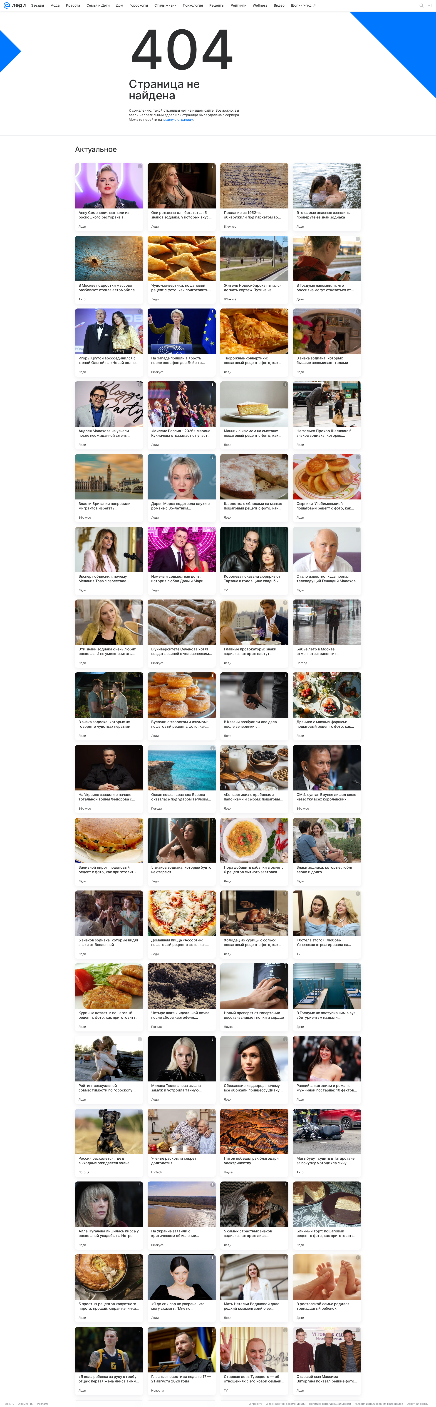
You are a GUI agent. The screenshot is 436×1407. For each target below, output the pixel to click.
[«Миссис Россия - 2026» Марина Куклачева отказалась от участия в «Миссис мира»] (182, 415)
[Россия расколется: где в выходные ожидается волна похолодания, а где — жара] (109, 1143)
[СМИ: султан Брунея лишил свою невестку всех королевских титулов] (327, 779)
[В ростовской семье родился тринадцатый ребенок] (327, 1288)
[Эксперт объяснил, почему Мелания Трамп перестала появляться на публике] (109, 561)
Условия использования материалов (378, 1403)
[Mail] (7, 5)
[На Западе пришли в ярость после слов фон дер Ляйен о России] (182, 342)
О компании (25, 1403)
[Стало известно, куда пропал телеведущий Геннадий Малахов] (327, 561)
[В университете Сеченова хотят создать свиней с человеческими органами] (182, 633)
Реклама (43, 1403)
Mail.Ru (9, 1403)
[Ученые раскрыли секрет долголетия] (182, 1143)
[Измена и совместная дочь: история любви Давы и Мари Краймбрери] (182, 561)
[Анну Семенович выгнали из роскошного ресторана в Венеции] (109, 197)
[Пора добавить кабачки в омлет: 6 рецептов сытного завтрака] (254, 852)
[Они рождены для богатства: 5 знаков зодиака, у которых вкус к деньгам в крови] (182, 197)
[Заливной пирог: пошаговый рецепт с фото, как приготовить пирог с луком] (109, 852)
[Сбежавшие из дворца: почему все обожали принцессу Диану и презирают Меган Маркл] (254, 1070)
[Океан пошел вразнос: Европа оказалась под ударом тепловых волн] (182, 779)
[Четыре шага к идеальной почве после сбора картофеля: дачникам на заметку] (182, 997)
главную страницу (178, 119)
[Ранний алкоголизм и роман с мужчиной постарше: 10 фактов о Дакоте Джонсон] (327, 1070)
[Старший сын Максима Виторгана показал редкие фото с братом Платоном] (327, 1361)
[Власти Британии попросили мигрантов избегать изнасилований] (109, 488)
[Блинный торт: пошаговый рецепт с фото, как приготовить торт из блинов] (327, 1215)
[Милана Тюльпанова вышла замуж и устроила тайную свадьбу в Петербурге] (182, 1070)
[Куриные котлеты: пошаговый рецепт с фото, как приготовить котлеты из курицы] (109, 997)
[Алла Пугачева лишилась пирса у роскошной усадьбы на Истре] (109, 1215)
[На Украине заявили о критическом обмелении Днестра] (182, 1215)
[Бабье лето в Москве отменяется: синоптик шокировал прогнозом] (327, 633)
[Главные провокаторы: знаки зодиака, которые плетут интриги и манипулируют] (254, 633)
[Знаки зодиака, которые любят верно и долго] (327, 852)
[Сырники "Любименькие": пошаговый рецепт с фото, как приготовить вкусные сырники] (327, 488)
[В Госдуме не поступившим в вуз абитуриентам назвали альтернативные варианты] (327, 997)
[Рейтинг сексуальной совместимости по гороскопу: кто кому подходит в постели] (109, 1070)
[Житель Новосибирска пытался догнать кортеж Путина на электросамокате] (254, 270)
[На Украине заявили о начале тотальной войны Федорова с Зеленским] (109, 779)
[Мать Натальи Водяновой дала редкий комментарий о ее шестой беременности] (254, 1288)
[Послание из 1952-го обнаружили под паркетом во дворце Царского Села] (254, 197)
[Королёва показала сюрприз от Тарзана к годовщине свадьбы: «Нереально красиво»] (254, 561)
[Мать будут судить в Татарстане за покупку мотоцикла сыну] (327, 1143)
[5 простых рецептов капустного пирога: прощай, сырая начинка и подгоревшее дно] (109, 1288)
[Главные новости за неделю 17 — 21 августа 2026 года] (182, 1361)
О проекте (255, 1403)
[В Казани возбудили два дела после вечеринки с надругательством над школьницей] (254, 706)
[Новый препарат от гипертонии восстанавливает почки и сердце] (254, 997)
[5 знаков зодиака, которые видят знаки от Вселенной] (109, 924)
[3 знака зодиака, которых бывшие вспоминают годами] (327, 342)
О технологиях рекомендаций (285, 1403)
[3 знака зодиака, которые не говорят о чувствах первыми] (109, 706)
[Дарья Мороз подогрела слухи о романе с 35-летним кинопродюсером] (182, 488)
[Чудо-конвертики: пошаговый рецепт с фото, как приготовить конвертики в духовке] (182, 270)
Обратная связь (417, 1403)
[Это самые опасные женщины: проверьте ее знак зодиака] (327, 197)
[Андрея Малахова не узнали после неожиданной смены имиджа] (109, 415)
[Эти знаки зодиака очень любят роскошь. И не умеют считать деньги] (109, 633)
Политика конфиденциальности (330, 1403)
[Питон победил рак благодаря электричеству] (254, 1143)
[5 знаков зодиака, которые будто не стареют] (182, 852)
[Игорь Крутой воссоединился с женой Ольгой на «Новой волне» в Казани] (109, 342)
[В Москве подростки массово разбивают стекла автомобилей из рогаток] (109, 270)
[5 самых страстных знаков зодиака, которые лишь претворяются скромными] (254, 1215)
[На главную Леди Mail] (18, 5)
